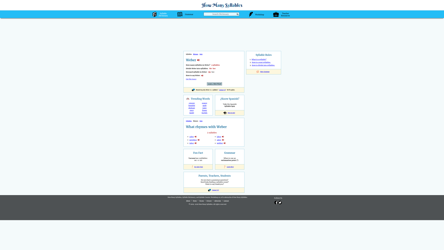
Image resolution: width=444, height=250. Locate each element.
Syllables (189, 121)
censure (192, 103)
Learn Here (230, 167)
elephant (191, 108)
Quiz (201, 54)
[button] (237, 14)
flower (204, 110)
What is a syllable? (259, 59)
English (204, 113)
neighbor (193, 140)
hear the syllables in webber (225, 143)
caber (191, 137)
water (204, 108)
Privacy (209, 201)
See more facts (198, 167)
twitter (280, 202)
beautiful (191, 106)
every (192, 110)
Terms (201, 201)
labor (219, 137)
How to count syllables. (261, 62)
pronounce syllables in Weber (202, 75)
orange (204, 103)
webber (220, 143)
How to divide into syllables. (263, 65)
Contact (226, 201)
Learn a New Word (214, 84)
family (191, 113)
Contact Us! (215, 190)
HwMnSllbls (222, 5)
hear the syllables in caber (196, 136)
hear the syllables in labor (223, 136)
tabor (191, 143)
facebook (276, 202)
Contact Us (222, 90)
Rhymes (195, 54)
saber (219, 140)
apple (205, 106)
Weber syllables (198, 60)
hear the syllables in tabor (196, 143)
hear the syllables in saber (223, 140)
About (188, 201)
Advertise (217, 201)
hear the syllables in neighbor (199, 140)
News (195, 201)
